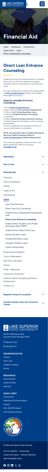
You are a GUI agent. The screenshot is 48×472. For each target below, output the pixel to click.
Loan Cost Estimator (14, 204)
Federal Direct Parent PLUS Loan (20, 230)
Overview (7, 177)
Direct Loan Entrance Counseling (20, 219)
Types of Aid (8, 50)
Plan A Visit (8, 164)
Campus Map (24, 451)
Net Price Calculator (12, 261)
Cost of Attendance (12, 256)
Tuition (6, 265)
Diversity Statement (28, 455)
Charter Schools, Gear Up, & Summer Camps (20, 303)
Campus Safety (9, 383)
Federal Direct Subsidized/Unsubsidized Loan (23, 214)
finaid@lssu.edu (10, 147)
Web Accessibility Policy (12, 458)
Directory (7, 386)
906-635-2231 (10, 342)
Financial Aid (29, 47)
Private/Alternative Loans (16, 239)
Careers (6, 404)
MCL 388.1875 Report (12, 408)
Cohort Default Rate (14, 247)
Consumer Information (13, 274)
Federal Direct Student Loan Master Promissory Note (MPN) (21, 224)
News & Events (9, 379)
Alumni (6, 368)
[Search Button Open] (26, 4)
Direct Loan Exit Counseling (18, 208)
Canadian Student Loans (16, 243)
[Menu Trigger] (42, 3)
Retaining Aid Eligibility (14, 252)
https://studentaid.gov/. (20, 107)
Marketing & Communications (15, 400)
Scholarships (9, 195)
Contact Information (11, 455)
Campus (6, 357)
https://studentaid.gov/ (15, 93)
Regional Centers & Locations (17, 294)
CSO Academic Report (12, 412)
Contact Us (8, 285)
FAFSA (6, 186)
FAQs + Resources (11, 269)
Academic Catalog (10, 365)
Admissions (16, 47)
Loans (18, 50)
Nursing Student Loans (15, 234)
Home (5, 47)
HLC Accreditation (10, 451)
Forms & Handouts (11, 182)
